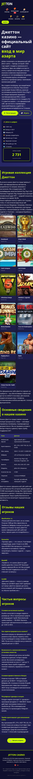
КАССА (23, 17)
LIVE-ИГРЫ (17, 17)
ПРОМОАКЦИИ (15, 10)
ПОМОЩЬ (6, 10)
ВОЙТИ (5, 22)
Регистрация (10, 113)
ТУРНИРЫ (10, 17)
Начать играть (16, 740)
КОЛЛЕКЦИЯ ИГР (24, 10)
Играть (25, 113)
